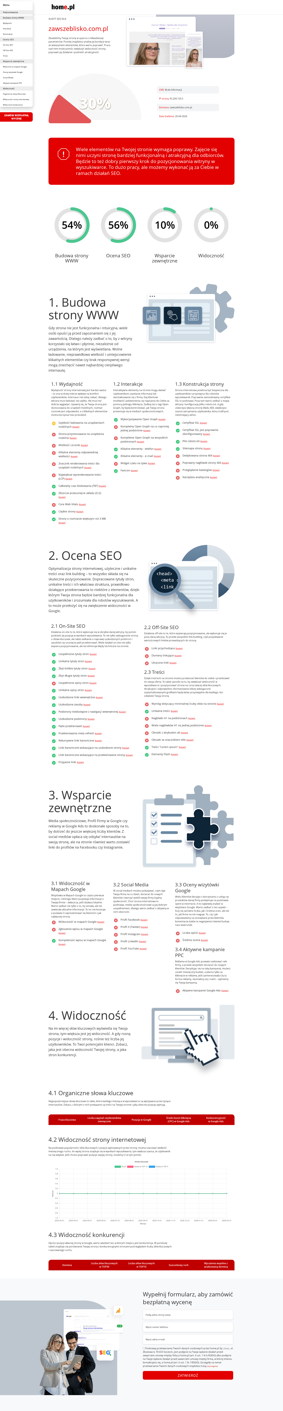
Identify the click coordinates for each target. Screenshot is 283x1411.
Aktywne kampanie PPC (12, 83)
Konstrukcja (8, 34)
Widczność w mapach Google (15, 66)
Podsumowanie (10, 12)
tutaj (203, 1366)
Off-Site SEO (8, 50)
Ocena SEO (8, 39)
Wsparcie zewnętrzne (13, 61)
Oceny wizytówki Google (13, 72)
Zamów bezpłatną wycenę (16, 117)
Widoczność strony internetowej (16, 99)
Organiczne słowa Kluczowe (14, 94)
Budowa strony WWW (13, 17)
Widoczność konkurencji (13, 105)
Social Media (8, 77)
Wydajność (7, 23)
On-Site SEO (8, 45)
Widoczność (9, 88)
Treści (5, 56)
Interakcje (7, 28)
